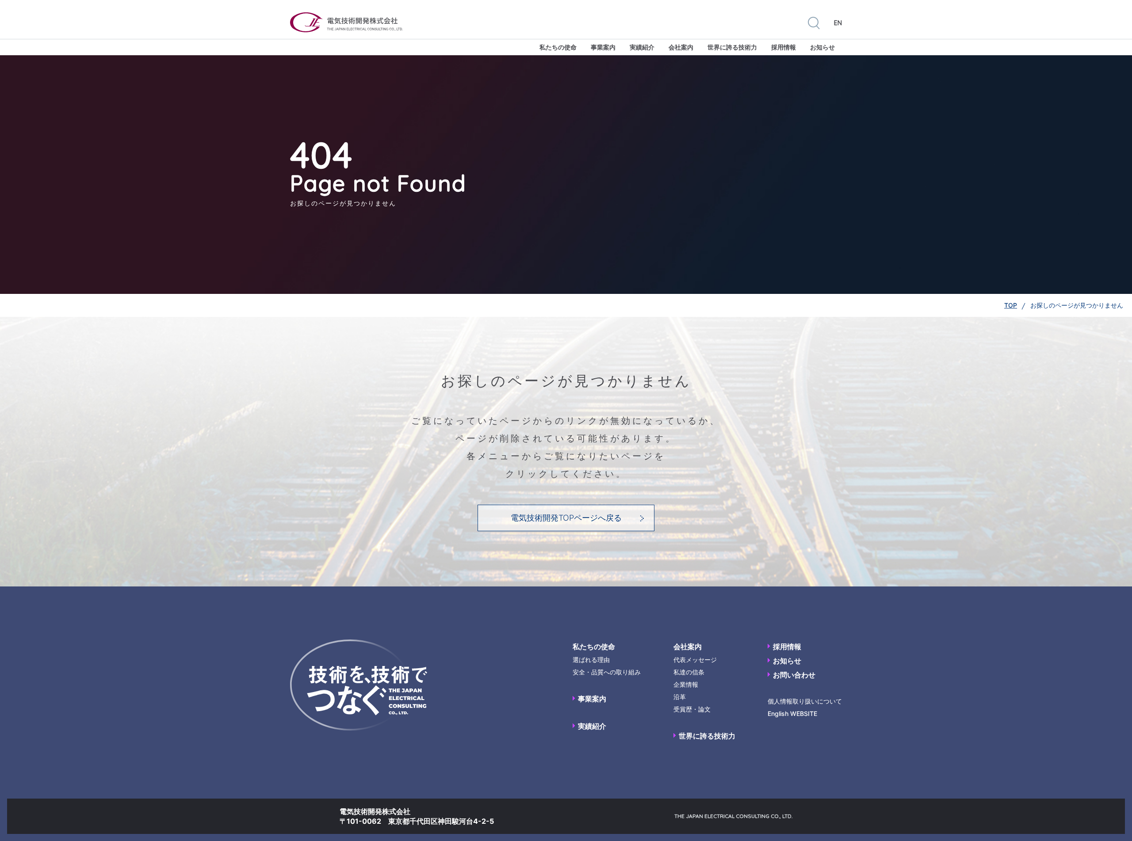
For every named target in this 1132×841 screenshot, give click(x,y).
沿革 (679, 696)
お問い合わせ (794, 674)
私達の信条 (688, 672)
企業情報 (685, 684)
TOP (1010, 305)
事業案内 (603, 47)
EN (838, 23)
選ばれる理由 (591, 659)
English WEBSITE (792, 713)
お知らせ (822, 47)
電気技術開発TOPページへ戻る (566, 517)
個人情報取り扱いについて (805, 701)
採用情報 (783, 47)
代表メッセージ (695, 659)
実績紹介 (642, 47)
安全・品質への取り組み (607, 672)
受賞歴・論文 (692, 709)
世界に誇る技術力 (732, 47)
